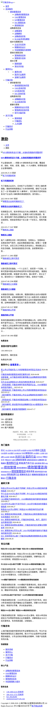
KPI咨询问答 (20, 91)
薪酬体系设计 (20, 47)
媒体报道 (18, 118)
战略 (13, 460)
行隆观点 (9, 126)
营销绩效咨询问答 (22, 110)
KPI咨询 (23, 450)
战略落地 (18, 31)
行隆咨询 (11, 477)
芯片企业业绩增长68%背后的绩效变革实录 (18, 382)
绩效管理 (10, 467)
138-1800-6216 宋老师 (14, 692)
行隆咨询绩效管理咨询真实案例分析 (15, 374)
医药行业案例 (20, 75)
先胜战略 (12, 457)
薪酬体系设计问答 (22, 107)
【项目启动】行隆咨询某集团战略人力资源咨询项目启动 (23, 400)
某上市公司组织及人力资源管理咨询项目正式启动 (21, 370)
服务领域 (9, 649)
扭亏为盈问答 (20, 113)
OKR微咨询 (17, 453)
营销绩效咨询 (20, 55)
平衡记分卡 (8, 460)
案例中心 (9, 652)
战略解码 (18, 34)
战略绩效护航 (20, 36)
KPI (19, 450)
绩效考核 (30, 471)
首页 (7, 6)
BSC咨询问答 (20, 94)
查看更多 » (15, 364)
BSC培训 (14, 450)
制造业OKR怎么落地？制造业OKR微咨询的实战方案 (22, 509)
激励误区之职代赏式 (9, 264)
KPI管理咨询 (20, 20)
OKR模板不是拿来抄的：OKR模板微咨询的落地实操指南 (24, 499)
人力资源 (41, 453)
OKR (43, 450)
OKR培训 (10, 453)
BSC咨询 (8, 450)
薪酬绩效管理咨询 (38, 475)
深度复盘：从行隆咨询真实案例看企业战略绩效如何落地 (23, 377)
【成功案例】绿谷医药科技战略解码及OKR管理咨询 (22, 404)
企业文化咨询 (20, 45)
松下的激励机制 (7, 181)
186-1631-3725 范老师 (14, 695)
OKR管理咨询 (20, 17)
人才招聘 (18, 124)
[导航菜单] (14, 2)
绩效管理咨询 (15, 12)
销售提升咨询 (20, 58)
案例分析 (18, 72)
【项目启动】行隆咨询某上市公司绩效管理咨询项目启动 (23, 390)
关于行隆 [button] (9, 115)
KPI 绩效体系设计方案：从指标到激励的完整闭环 (21, 158)
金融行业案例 (20, 77)
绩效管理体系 (22, 468)
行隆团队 (18, 121)
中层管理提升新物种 (23, 50)
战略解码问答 (20, 99)
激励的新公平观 (7, 315)
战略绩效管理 (20, 460)
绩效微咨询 (19, 25)
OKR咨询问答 (20, 88)
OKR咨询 (4, 453)
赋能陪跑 (18, 64)
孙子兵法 (39, 457)
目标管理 (38, 463)
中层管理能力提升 (12, 682)
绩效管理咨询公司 (6, 471)
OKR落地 (36, 453)
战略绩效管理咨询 (22, 14)
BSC (3, 450)
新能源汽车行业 (26, 463)
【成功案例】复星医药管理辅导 (13, 409)
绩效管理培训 (18, 471)
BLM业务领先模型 (22, 39)
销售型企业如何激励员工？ (12, 207)
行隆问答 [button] (9, 80)
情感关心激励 (6, 235)
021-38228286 (11, 697)
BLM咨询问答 (20, 102)
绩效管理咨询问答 (22, 85)
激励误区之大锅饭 (8, 289)
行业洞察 (9, 129)
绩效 (43, 463)
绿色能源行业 (13, 474)
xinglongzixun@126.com (15, 699)
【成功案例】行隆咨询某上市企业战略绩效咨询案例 (22, 395)
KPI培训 (29, 450)
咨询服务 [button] (9, 9)
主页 (7, 145)
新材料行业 (12, 463)
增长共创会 (19, 66)
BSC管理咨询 (20, 23)
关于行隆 (9, 655)
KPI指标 (36, 450)
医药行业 (31, 456)
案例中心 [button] (9, 69)
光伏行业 (20, 456)
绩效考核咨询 (39, 471)
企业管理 (6, 457)
